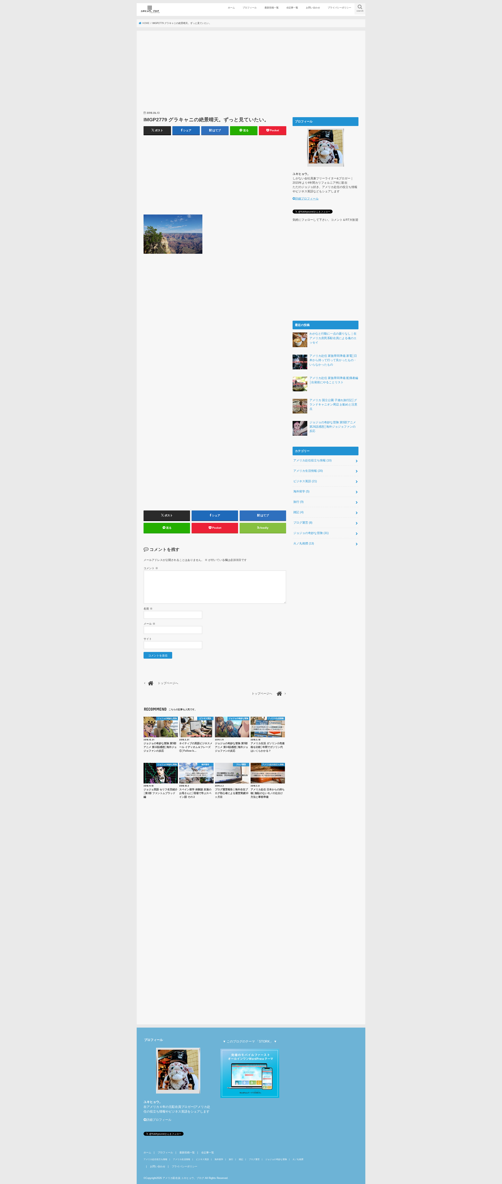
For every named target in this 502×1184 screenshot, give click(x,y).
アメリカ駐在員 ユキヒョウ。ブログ (183, 1178)
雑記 (298, 512)
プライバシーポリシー (339, 7)
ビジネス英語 (305, 481)
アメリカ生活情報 (308, 470)
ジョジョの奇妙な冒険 (311, 533)
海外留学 (301, 491)
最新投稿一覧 (272, 7)
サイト (148, 638)
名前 (148, 608)
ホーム (231, 7)
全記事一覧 (292, 7)
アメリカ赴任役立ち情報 (312, 460)
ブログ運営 (302, 522)
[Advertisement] (215, 74)
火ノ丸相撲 (303, 543)
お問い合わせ (313, 7)
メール (149, 623)
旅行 (298, 501)
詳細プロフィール (307, 198)
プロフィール (250, 7)
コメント (151, 568)
